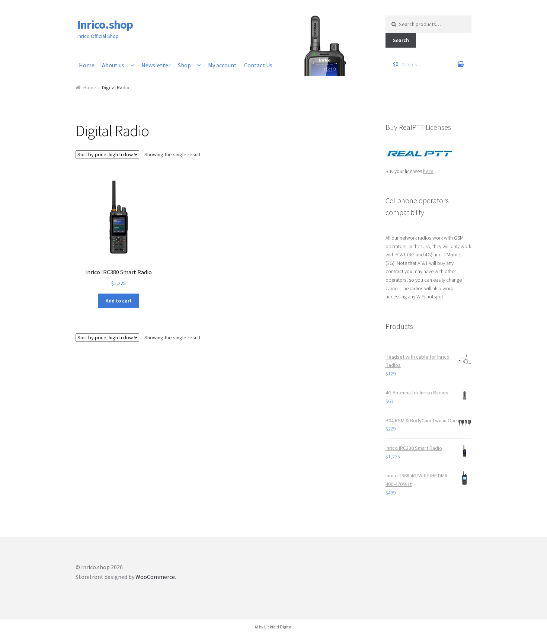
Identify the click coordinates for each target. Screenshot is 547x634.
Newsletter (155, 65)
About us (113, 65)
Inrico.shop (105, 24)
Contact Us (258, 65)
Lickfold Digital (278, 627)
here (428, 171)
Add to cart (119, 300)
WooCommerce (155, 576)
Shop (184, 65)
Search (401, 40)
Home (87, 65)
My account (222, 65)
